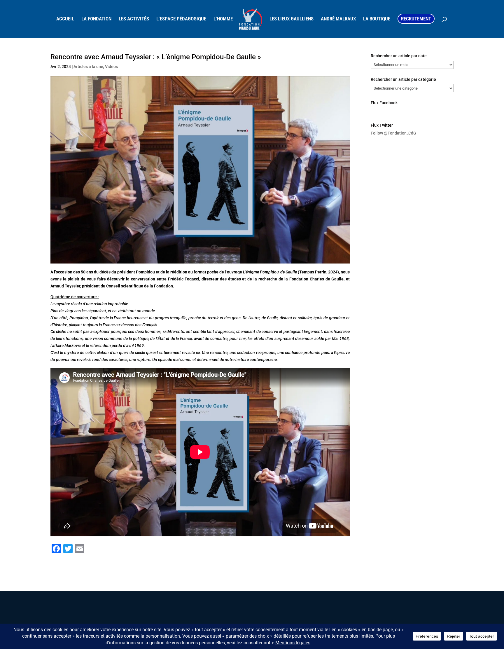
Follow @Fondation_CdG (393, 133)
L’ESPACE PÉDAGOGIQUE (181, 19)
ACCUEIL (65, 19)
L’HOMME (223, 19)
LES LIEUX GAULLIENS (292, 19)
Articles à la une (88, 66)
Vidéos (111, 66)
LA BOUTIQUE (376, 19)
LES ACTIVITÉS (134, 19)
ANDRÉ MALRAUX (338, 19)
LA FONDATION (96, 19)
